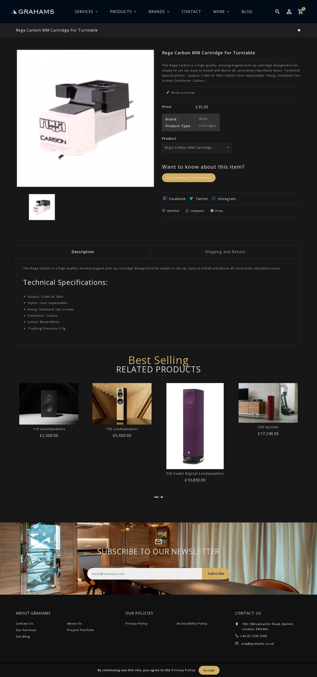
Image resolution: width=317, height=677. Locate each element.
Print (219, 211)
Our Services (26, 630)
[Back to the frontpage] (299, 30)
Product (169, 138)
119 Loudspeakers (49, 429)
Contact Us (24, 623)
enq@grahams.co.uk (257, 644)
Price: (167, 106)
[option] (42, 207)
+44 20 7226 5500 (253, 636)
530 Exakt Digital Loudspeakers (195, 473)
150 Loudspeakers (122, 429)
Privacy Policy (137, 623)
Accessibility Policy (192, 623)
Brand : (172, 119)
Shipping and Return (225, 251)
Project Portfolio (80, 630)
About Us (74, 623)
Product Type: (178, 126)
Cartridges (207, 125)
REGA (203, 119)
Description (82, 251)
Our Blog (23, 636)
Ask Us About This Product (189, 178)
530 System (268, 427)
